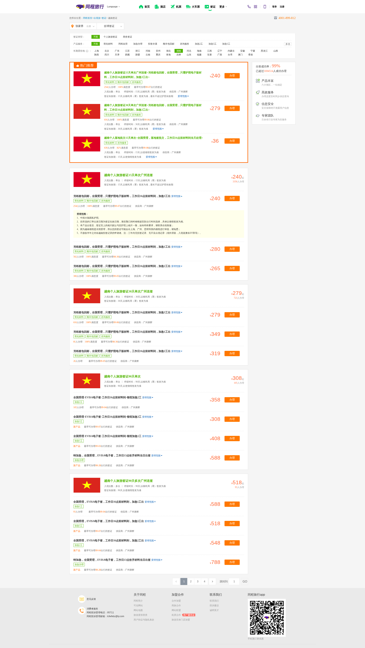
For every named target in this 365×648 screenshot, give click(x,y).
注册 (282, 7)
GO (245, 581)
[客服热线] (249, 7)
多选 (288, 44)
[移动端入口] (265, 7)
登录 (274, 7)
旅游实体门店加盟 (181, 619)
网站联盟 (176, 610)
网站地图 (138, 610)
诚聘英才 (214, 610)
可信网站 (138, 605)
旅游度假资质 (140, 615)
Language (112, 6)
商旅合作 (176, 605)
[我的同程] (255, 7)
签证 (104, 18)
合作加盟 (176, 600)
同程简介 (138, 600)
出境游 (97, 18)
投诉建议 (214, 605)
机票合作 (183, 615)
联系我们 (214, 600)
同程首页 (87, 18)
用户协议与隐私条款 (144, 619)
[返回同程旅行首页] (90, 6)
